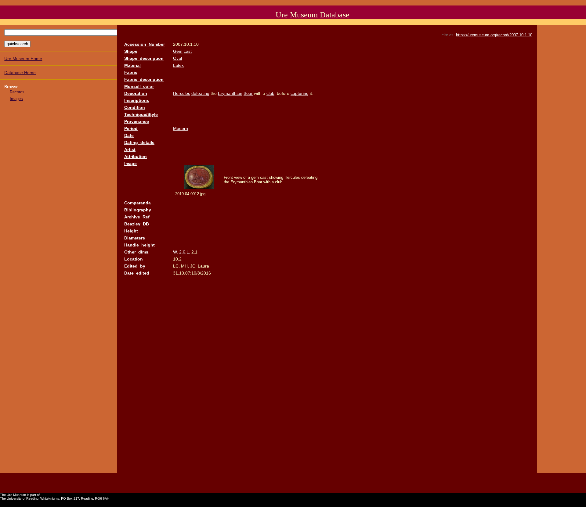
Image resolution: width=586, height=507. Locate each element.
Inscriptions (136, 100)
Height (131, 230)
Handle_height (139, 245)
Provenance (136, 121)
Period (131, 128)
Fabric (130, 72)
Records (17, 92)
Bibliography (137, 209)
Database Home (20, 72)
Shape (130, 51)
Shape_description (144, 58)
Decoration (135, 93)
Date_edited (136, 273)
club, (271, 93)
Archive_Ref (137, 216)
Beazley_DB (136, 223)
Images (16, 98)
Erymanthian (230, 93)
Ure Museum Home (23, 58)
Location (133, 259)
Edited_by (134, 266)
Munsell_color (139, 86)
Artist (130, 149)
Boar (248, 93)
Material (132, 65)
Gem (178, 51)
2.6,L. (184, 252)
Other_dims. (137, 252)
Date (129, 135)
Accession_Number (144, 44)
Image (130, 163)
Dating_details (139, 142)
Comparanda (137, 202)
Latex (178, 65)
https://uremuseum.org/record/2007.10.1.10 (494, 35)
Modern (180, 128)
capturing (300, 93)
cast (188, 51)
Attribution (135, 156)
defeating (200, 93)
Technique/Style (141, 114)
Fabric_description (144, 79)
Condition (134, 107)
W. (175, 252)
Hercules (181, 93)
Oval (177, 58)
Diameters (134, 238)
